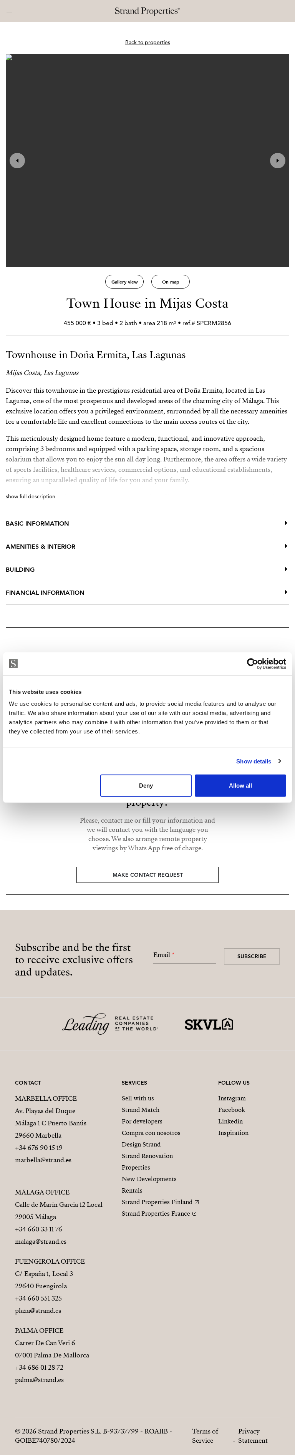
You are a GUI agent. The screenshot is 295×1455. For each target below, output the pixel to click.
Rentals (132, 1190)
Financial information (45, 592)
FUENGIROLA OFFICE (50, 1261)
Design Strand (141, 1144)
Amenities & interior (40, 546)
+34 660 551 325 (38, 1298)
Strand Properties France (156, 1213)
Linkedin (230, 1121)
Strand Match (140, 1110)
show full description (30, 496)
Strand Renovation (147, 1156)
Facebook (231, 1110)
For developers (142, 1121)
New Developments (149, 1179)
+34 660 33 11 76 (38, 1229)
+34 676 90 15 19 (39, 1147)
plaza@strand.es (38, 1310)
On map (170, 282)
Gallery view (124, 282)
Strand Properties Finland (157, 1202)
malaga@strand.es (40, 1241)
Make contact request (148, 874)
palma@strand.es (39, 1379)
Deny (146, 785)
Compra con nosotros (151, 1133)
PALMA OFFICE (39, 1330)
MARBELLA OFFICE (46, 1098)
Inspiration (233, 1133)
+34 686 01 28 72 (39, 1367)
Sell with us (138, 1098)
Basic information (37, 523)
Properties (136, 1167)
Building (20, 569)
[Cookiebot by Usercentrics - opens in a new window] (252, 663)
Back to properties (147, 42)
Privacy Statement (253, 1436)
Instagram (232, 1098)
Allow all (240, 785)
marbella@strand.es (43, 1160)
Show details (253, 761)
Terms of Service (205, 1436)
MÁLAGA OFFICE (42, 1192)
